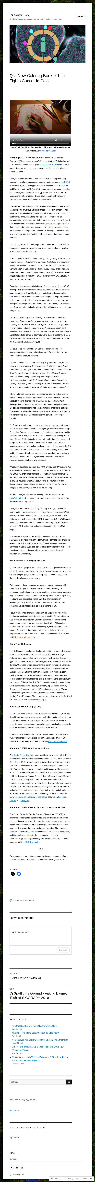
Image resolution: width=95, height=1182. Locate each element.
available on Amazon (50, 165)
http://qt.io (42, 700)
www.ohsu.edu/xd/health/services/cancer (27, 797)
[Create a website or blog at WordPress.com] (23, 1175)
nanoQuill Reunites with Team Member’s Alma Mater (34, 1026)
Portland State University (59, 832)
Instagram (25, 800)
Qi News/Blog (20, 15)
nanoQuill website (17, 498)
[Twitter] (12, 1167)
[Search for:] (38, 1082)
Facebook (62, 797)
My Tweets (14, 1110)
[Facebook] (17, 1167)
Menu (81, 17)
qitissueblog (17, 900)
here (45, 512)
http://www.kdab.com (57, 741)
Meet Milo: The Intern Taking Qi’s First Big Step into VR (36, 1033)
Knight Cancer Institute (23, 755)
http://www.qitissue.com (24, 637)
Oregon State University (23, 835)
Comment (63, 950)
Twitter (13, 800)
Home (12, 1153)
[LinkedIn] (22, 1167)
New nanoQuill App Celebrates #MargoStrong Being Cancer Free (40, 1040)
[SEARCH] (69, 1082)
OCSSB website (32, 842)
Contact (13, 1159)
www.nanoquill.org (56, 224)
